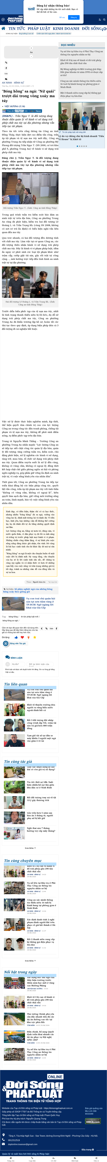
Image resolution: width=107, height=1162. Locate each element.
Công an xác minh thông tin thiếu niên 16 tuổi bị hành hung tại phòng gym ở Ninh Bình (41, 904)
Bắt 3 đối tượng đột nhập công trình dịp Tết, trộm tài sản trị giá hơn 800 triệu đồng (41, 724)
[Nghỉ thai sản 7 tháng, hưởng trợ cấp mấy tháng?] (14, 833)
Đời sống (92, 28)
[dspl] (4, 29)
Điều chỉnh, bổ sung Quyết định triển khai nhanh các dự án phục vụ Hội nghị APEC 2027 (40, 1035)
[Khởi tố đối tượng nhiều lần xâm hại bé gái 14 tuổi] (81, 116)
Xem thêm (29, 848)
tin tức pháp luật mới (29, 616)
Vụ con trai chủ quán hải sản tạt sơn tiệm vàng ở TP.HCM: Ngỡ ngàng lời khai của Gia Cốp (40, 603)
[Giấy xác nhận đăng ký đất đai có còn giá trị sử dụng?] (14, 771)
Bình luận (75, 1161)
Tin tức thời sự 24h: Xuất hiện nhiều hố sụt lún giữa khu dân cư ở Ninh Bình (40, 785)
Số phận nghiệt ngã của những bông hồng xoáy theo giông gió (27, 590)
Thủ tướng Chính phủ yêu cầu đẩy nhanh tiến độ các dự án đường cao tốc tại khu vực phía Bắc (40, 1018)
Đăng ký (74, 17)
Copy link (32, 1161)
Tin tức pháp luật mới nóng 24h (74, 132)
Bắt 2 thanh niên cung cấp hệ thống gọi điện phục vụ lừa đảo (41, 942)
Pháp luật (39, 28)
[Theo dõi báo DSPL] (30, 111)
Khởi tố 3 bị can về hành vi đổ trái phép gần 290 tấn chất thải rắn (41, 869)
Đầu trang (87, 1150)
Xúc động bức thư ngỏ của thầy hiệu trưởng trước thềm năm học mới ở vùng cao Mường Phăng (40, 981)
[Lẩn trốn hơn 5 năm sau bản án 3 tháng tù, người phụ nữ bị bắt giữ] (14, 818)
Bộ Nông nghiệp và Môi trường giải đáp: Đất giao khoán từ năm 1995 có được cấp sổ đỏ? (81, 72)
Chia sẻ (96, 1161)
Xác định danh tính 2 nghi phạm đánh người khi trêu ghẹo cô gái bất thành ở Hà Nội (41, 923)
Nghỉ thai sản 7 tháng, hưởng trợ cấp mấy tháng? (41, 829)
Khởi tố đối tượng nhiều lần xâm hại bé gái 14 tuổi (80, 138)
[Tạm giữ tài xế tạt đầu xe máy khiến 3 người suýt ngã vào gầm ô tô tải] (14, 740)
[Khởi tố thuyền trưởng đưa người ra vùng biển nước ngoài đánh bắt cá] (14, 709)
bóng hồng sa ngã (10, 620)
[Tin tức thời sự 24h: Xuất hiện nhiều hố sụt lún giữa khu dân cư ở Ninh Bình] (14, 787)
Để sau (62, 17)
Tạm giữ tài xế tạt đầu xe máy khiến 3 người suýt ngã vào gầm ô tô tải (41, 738)
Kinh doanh (66, 28)
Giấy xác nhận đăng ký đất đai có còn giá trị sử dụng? (41, 768)
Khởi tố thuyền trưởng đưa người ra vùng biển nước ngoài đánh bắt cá (41, 707)
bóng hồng (13, 616)
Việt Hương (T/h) (15, 106)
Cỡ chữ (53, 1161)
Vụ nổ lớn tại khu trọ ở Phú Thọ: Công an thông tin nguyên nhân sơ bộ (41, 886)
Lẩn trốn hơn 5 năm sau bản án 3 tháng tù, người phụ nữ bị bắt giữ (40, 816)
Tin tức (16, 28)
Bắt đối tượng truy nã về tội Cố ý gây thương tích (41, 799)
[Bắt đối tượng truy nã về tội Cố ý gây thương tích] (14, 802)
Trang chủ (10, 1161)
